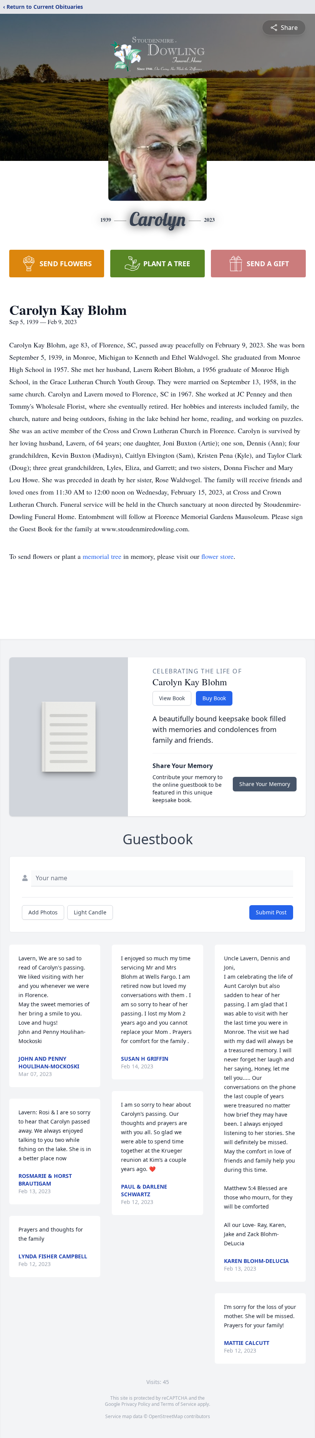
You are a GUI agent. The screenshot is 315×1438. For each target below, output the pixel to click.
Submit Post (271, 912)
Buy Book (214, 698)
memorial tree (102, 556)
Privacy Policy (135, 1404)
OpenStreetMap (166, 1416)
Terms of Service (178, 1404)
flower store (217, 556)
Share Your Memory (264, 784)
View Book (172, 698)
